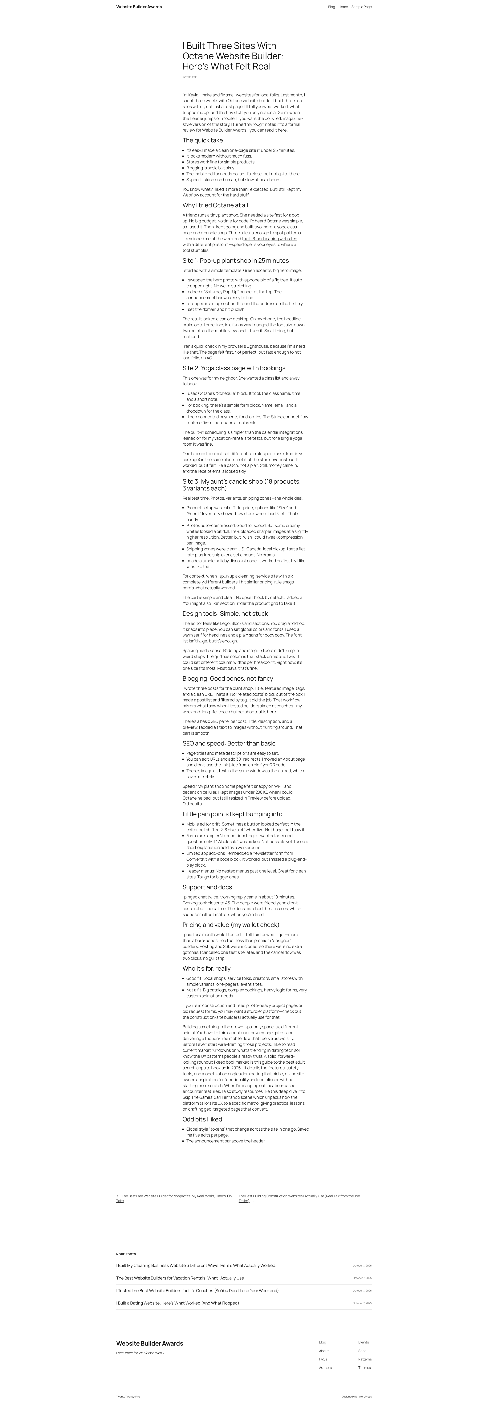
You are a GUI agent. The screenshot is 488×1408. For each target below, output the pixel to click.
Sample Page (362, 6)
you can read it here (268, 130)
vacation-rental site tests (238, 438)
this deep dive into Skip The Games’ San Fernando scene (244, 1094)
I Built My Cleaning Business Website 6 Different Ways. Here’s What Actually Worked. (196, 1265)
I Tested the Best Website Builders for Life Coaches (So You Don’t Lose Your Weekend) (197, 1290)
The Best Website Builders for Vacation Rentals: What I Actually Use (180, 1278)
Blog (331, 6)
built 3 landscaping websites (270, 239)
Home (343, 6)
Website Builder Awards (139, 7)
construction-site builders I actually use (227, 1017)
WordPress (365, 1396)
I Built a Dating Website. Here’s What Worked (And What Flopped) (177, 1303)
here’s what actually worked (209, 588)
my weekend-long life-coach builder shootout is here (242, 709)
